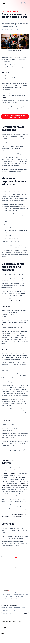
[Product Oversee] (5, 3)
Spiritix (3, 633)
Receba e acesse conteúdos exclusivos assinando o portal (15, 116)
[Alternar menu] (28, 3)
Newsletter (21, 621)
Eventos (15, 621)
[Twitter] (5, 628)
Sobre (20, 623)
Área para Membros (6, 621)
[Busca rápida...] (25, 3)
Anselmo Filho (18, 30)
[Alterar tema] (22, 3)
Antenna (15, 50)
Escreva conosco (5, 623)
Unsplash (20, 50)
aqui (16, 557)
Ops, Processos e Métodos (9, 11)
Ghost (22, 632)
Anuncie (14, 623)
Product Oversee (5, 632)
